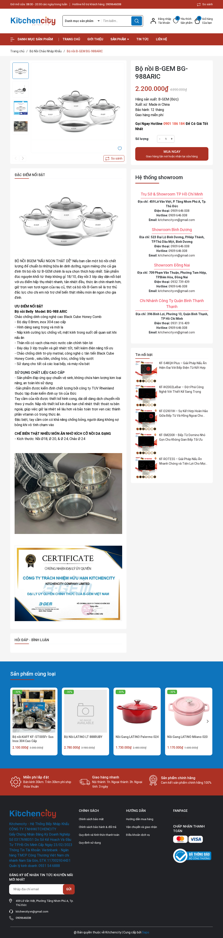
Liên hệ (161, 39)
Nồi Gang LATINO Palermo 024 (137, 737)
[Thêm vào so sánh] (113, 158)
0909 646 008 (180, 210)
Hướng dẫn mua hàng (139, 819)
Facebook (180, 817)
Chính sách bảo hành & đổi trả (97, 827)
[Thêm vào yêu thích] (120, 148)
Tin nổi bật (144, 355)
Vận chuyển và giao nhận (141, 827)
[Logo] (33, 21)
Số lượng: (142, 139)
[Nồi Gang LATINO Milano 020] (188, 711)
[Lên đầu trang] (216, 910)
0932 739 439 (180, 282)
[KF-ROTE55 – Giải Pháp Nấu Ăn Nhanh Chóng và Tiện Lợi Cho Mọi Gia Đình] (146, 468)
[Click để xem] (77, 109)
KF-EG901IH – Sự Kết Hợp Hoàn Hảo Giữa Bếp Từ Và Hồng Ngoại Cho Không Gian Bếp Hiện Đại (183, 413)
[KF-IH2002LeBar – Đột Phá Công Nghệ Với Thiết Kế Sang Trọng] (146, 396)
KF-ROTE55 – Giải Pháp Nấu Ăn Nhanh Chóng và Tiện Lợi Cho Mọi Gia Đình (182, 461)
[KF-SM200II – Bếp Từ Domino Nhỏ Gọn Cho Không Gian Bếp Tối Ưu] (146, 444)
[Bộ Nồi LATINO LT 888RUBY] (85, 711)
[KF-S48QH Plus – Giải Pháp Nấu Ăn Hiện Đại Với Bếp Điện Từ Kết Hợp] (146, 372)
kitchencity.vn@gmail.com (176, 220)
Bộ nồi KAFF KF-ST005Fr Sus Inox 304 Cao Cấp (33, 739)
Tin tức (142, 39)
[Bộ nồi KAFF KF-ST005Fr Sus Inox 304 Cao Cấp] (33, 711)
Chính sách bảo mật (91, 819)
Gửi (68, 889)
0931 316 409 (180, 323)
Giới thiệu (95, 39)
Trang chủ (71, 39)
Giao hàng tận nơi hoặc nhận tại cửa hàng (172, 154)
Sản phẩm (118, 39)
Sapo (145, 932)
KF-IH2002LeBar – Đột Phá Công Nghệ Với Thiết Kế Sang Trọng (181, 389)
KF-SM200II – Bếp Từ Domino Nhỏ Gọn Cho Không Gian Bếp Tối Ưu (182, 437)
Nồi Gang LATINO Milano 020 (187, 737)
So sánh (207, 4)
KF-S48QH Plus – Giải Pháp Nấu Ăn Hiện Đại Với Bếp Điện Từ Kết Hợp (183, 365)
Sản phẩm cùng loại (33, 674)
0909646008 (113, 4)
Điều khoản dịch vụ (138, 834)
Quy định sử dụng (90, 842)
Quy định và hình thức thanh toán (99, 834)
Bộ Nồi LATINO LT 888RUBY (83, 737)
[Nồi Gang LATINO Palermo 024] (137, 711)
